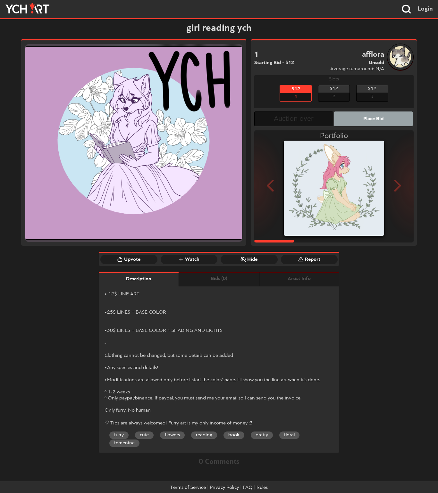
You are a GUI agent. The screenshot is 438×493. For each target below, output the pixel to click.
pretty (262, 435)
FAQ (248, 487)
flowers (172, 435)
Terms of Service (188, 487)
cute (144, 435)
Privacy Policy (224, 487)
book (234, 435)
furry (119, 435)
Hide (252, 259)
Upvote (132, 259)
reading (204, 435)
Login (425, 9)
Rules (262, 487)
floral (289, 435)
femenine (124, 443)
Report (312, 259)
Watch (192, 259)
